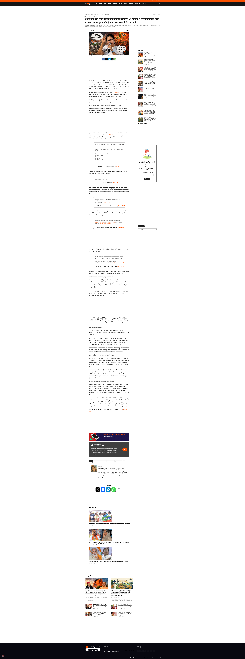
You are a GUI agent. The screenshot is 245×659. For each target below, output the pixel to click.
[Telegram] (109, 59)
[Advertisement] (109, 307)
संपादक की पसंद (94, 16)
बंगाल (121, 461)
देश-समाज (87, 588)
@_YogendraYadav (99, 222)
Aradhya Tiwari (88, 595)
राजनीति (88, 14)
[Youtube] (160, 1)
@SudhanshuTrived (110, 222)
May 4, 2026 (119, 166)
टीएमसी (118, 461)
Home (85, 14)
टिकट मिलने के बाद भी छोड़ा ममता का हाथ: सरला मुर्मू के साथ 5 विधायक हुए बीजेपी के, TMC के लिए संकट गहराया (109, 524)
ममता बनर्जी (91, 462)
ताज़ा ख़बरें (140, 50)
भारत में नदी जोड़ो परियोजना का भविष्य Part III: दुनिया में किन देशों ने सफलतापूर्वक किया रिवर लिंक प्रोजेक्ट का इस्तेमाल (150, 119)
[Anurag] (94, 471)
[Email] (112, 59)
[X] (157, 1)
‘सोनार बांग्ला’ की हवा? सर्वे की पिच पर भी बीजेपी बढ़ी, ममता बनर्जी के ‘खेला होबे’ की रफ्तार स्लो (108, 561)
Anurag (127, 30)
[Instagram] (154, 1)
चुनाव (115, 461)
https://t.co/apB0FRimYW (105, 223)
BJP (94, 461)
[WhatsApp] (158, 1)
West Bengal (112, 461)
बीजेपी (124, 461)
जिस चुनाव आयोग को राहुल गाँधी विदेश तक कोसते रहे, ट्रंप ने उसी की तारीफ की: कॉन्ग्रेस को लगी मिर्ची (100, 613)
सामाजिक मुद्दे (112, 588)
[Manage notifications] (3, 656)
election (97, 461)
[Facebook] (152, 1)
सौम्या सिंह (112, 597)
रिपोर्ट (89, 16)
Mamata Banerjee (103, 461)
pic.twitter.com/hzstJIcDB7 (118, 263)
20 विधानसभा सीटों (117, 92)
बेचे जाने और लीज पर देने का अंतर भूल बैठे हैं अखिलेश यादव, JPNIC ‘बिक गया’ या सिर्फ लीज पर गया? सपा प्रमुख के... (96, 592)
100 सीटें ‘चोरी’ (110, 135)
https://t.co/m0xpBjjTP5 (109, 202)
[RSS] (155, 1)
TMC (107, 461)
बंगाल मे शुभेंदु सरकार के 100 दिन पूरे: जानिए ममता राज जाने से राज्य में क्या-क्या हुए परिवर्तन (125, 613)
